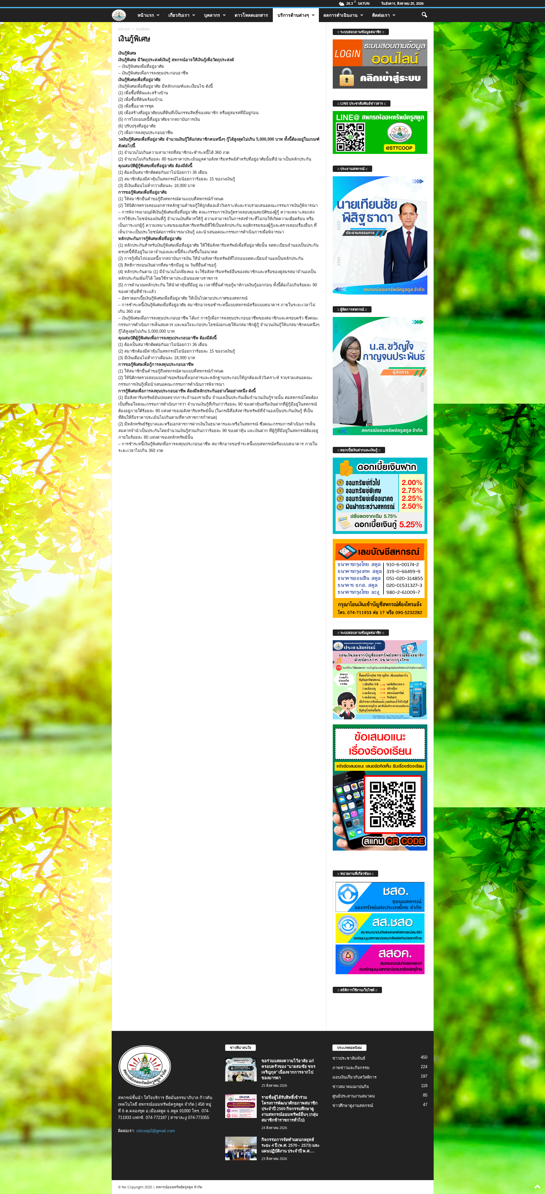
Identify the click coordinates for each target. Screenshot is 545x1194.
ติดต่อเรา (381, 15)
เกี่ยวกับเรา (179, 15)
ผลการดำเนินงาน (341, 15)
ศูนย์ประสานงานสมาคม (353, 1096)
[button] (424, 15)
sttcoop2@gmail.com (155, 1130)
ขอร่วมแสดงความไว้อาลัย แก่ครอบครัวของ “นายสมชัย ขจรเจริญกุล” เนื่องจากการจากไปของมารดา (288, 1069)
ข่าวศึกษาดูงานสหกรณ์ (352, 1105)
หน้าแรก (146, 15)
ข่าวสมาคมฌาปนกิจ (350, 1086)
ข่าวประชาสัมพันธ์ (348, 1058)
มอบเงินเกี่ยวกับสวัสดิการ (354, 1077)
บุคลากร (212, 15)
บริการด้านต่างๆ (293, 15)
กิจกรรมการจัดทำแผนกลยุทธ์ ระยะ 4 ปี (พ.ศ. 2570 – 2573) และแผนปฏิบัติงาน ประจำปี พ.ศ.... (290, 1145)
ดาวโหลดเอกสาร (251, 15)
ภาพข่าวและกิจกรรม (351, 1067)
